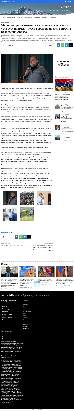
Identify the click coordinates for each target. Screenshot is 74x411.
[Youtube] (70, 1)
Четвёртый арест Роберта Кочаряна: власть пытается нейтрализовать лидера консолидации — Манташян (66, 118)
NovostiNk (11, 232)
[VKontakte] (68, 1)
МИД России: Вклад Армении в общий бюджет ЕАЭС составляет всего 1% (67, 107)
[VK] (58, 45)
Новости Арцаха (5, 22)
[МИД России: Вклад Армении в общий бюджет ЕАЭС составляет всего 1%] (57, 106)
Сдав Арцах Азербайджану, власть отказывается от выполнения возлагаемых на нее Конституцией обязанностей (27, 282)
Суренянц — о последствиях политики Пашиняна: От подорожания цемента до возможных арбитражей (62, 97)
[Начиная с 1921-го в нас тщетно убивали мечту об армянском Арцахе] (46, 271)
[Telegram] (65, 1)
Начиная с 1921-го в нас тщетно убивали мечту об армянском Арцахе (45, 280)
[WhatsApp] (62, 45)
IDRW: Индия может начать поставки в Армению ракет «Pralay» (66, 139)
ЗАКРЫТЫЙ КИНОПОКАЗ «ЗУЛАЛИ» (12, 245)
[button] (70, 17)
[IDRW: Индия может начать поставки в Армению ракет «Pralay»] (57, 137)
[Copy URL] (71, 45)
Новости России (64, 104)
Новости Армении (59, 92)
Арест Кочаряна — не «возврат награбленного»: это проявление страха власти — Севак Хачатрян (67, 129)
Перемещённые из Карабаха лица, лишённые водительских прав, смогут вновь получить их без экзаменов (64, 281)
